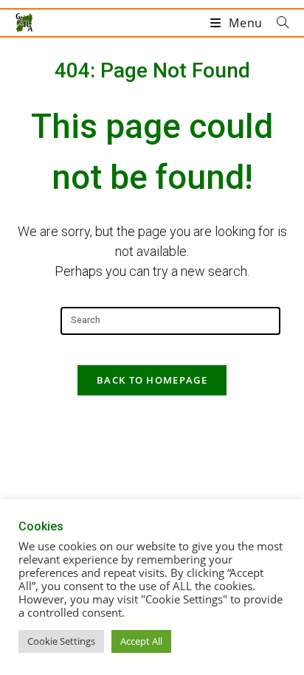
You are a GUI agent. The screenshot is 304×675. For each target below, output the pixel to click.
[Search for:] (277, 23)
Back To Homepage (152, 380)
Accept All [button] (141, 641)
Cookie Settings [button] (61, 641)
